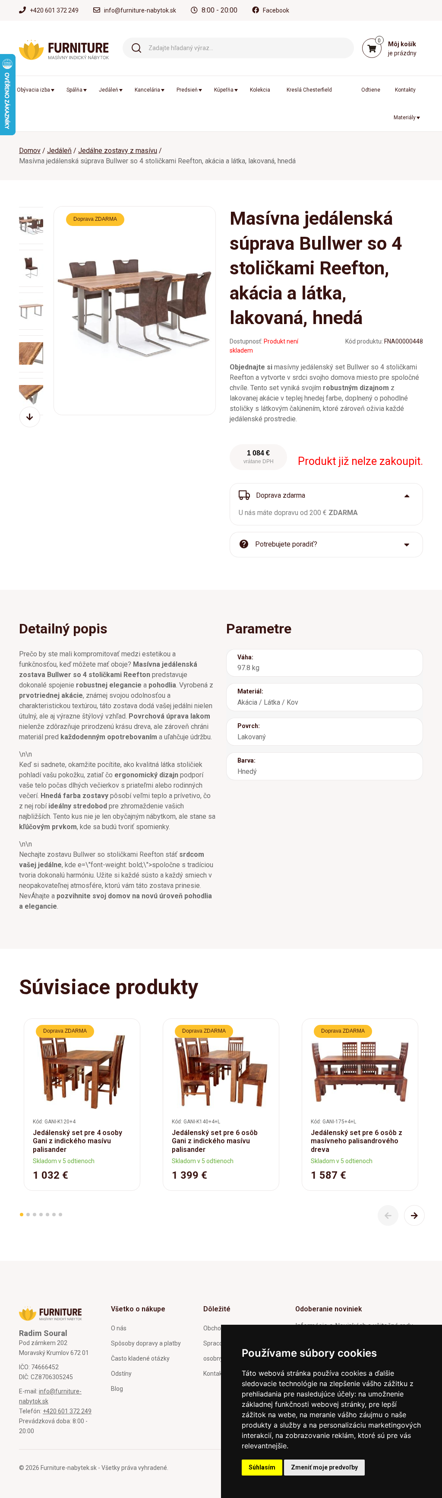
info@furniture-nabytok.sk (140, 10)
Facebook (276, 10)
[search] (136, 47)
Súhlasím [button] (262, 1467)
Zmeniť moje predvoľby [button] (324, 1467)
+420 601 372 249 (54, 10)
